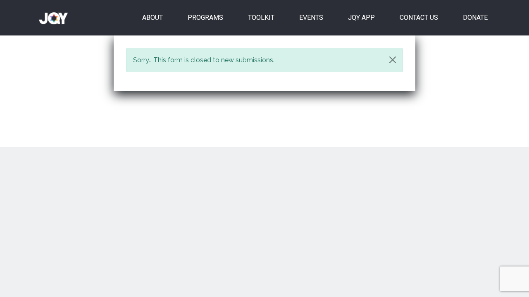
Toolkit (261, 17)
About (152, 17)
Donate (475, 17)
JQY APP (361, 17)
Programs (205, 17)
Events (311, 17)
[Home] (57, 18)
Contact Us (419, 17)
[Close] (393, 59)
